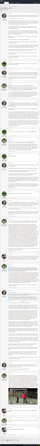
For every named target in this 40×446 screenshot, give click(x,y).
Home (2, 2)
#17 (38, 373)
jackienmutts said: (12, 292)
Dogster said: (11, 140)
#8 (38, 154)
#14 (38, 264)
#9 (38, 163)
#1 (38, 13)
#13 (38, 254)
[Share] (37, 13)
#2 (38, 61)
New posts (2, 4)
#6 (38, 129)
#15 (38, 290)
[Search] (38, 3)
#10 (38, 191)
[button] (14, 3)
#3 (38, 70)
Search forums (7, 4)
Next (6, 11)
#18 (38, 408)
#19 (38, 418)
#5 (38, 101)
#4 (38, 83)
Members (17, 2)
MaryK (2, 9)
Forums (6, 2)
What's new (12, 2)
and (12, 98)
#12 (38, 219)
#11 (38, 200)
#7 (38, 138)
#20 (38, 427)
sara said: (10, 266)
